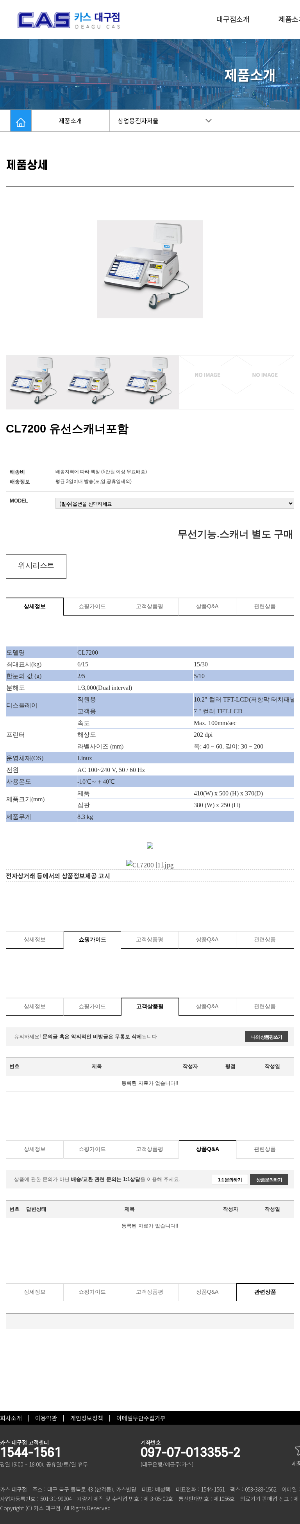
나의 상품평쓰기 (266, 1037)
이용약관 (46, 1418)
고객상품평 (149, 606)
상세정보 (35, 606)
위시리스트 (36, 565)
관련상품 (265, 606)
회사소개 (11, 1418)
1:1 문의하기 (230, 1180)
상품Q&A (207, 606)
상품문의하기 (269, 1180)
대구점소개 (233, 19)
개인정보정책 (86, 1418)
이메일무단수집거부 (141, 1418)
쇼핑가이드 (92, 606)
